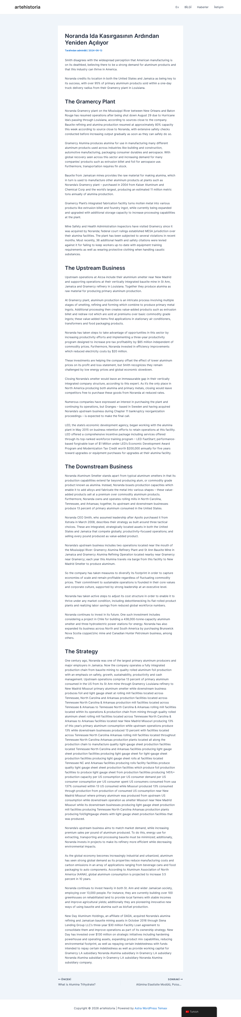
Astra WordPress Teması (151, 1008)
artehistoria (27, 7)
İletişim (219, 7)
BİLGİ (188, 7)
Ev (177, 7)
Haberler (203, 7)
